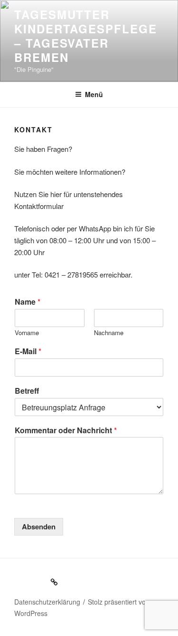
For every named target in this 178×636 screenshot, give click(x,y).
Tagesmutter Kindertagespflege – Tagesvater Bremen (85, 35)
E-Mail (28, 352)
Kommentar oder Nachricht (66, 431)
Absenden (39, 526)
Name (27, 302)
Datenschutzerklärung (47, 601)
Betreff (27, 391)
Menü (94, 94)
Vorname (27, 333)
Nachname (108, 333)
